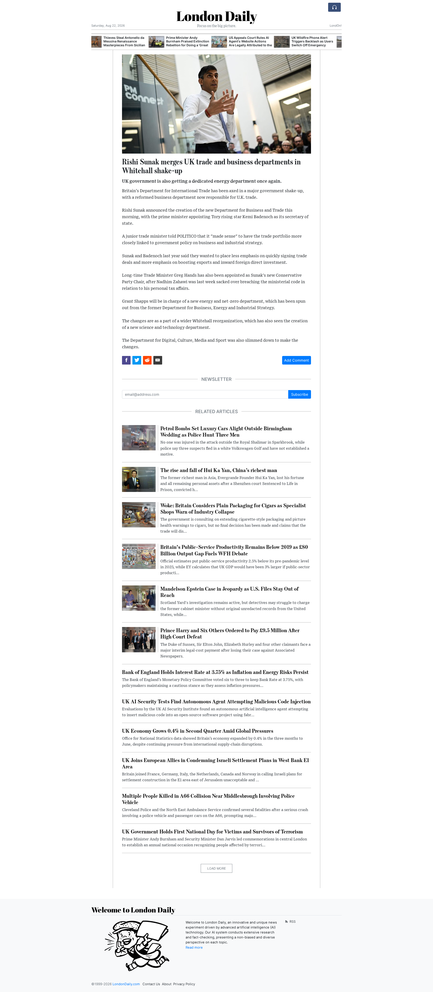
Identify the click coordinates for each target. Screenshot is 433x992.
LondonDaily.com (126, 984)
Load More (216, 868)
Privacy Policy (184, 984)
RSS (292, 921)
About (166, 984)
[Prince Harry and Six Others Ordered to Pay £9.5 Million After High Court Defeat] (139, 639)
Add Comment (296, 360)
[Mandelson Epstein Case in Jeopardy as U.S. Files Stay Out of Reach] (139, 597)
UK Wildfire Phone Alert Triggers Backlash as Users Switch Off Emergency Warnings (255, 43)
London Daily (216, 16)
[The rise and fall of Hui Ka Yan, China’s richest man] (139, 479)
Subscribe (299, 394)
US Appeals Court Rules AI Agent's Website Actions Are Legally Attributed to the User (193, 43)
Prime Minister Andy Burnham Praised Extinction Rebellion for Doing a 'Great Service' (130, 43)
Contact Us (151, 984)
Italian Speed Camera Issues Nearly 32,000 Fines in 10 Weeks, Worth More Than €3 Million (318, 43)
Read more (194, 947)
